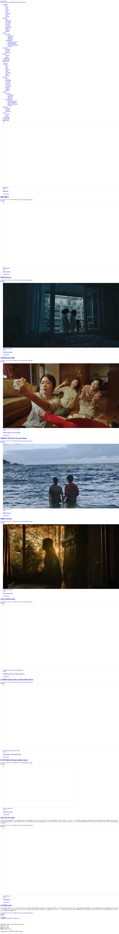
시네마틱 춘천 (6, 193)
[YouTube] (9, 918)
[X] (19, 918)
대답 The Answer (6, 267)
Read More (2, 200)
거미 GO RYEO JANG (8, 589)
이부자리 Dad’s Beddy (7, 348)
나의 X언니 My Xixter (7, 808)
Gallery (4, 188)
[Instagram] (3, 918)
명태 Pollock (5, 187)
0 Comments (30, 199)
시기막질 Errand (6, 895)
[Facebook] (15, 918)
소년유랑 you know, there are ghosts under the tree (13, 670)
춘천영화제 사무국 (6, 921)
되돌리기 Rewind (6, 509)
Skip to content (3, 1)
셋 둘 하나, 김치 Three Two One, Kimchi (11, 428)
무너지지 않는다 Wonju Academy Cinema (11, 750)
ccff (2, 199)
